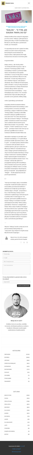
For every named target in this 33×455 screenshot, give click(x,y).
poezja (6, 398)
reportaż (7, 407)
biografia (25, 239)
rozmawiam (7, 366)
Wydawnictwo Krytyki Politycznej (14, 26)
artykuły (12, 239)
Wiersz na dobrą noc (10, 363)
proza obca (7, 404)
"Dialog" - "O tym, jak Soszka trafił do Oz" (16, 31)
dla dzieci (7, 410)
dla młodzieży (8, 422)
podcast (6, 372)
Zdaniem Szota (9, 3)
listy (5, 425)
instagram (7, 354)
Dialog (25, 26)
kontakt (22, 446)
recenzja (6, 357)
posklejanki (7, 378)
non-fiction (7, 395)
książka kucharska (9, 431)
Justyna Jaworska (20, 27)
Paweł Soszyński (12, 27)
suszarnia (7, 375)
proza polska (8, 401)
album (6, 419)
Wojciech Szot (14, 237)
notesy (6, 434)
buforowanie (8, 369)
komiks (6, 413)
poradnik (7, 428)
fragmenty (7, 381)
